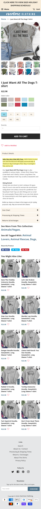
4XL (17, 119)
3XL (11, 119)
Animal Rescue (20, 239)
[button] (9, 145)
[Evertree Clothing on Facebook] (18, 472)
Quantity (3, 125)
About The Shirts (20, 458)
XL (31, 114)
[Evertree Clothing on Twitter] (13, 472)
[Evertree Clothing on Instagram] (28, 472)
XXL (4, 119)
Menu (6, 9)
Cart (38, 9)
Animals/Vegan (10, 229)
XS (4, 114)
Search (20, 446)
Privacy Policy (20, 460)
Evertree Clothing (26, 496)
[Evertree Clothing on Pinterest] (23, 472)
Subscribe (34, 489)
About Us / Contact (20, 449)
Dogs (33, 239)
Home (3, 19)
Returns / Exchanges (20, 455)
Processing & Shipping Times (20, 452)
